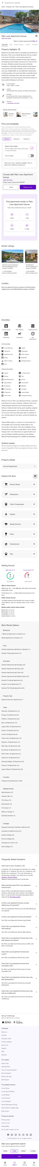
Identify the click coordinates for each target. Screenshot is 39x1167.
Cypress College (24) (8, 835)
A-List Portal (5, 1088)
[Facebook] (16, 1135)
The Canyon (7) (6, 808)
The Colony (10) (6, 800)
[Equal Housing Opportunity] (8, 1135)
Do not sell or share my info (10, 1129)
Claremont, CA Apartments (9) (11, 758)
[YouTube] (23, 1135)
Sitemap (4, 1055)
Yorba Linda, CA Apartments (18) (11, 738)
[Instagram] (27, 1135)
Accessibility (5, 1126)
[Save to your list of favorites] (35, 13)
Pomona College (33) (8, 839)
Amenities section (15, 897)
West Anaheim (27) (7, 792)
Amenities (35, 44)
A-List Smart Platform (8, 1091)
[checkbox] (12, 216)
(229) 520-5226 (6, 38)
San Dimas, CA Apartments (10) (11, 750)
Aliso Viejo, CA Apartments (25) (11, 746)
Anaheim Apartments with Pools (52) (12, 672)
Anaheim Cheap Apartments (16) (11, 653)
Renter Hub (5, 1063)
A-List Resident (6, 1101)
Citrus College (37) (7, 846)
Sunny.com (5, 1045)
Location (27, 44)
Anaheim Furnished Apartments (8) (12, 680)
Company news (6, 1038)
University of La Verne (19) (10, 843)
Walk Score (9, 570)
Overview (4, 44)
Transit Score (27, 570)
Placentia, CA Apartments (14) (11, 711)
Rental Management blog (9, 1104)
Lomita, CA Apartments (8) (10, 734)
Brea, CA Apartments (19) (9, 723)
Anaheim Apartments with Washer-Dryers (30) (15, 676)
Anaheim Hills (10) (7, 796)
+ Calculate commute (12, 103)
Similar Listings (18, 44)
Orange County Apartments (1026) (12, 781)
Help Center (5, 1111)
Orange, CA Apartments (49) (10, 715)
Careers (4, 1035)
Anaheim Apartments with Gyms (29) (13, 669)
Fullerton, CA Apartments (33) (11, 719)
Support (4, 1048)
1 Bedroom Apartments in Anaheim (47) (13, 634)
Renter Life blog (6, 1076)
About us (4, 1032)
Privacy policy (6, 1120)
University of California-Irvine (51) (12, 831)
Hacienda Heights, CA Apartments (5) (13, 761)
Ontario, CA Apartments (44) (10, 730)
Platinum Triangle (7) (8, 812)
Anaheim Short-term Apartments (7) (12, 699)
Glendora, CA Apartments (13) (11, 742)
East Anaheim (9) (7, 804)
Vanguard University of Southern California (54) (16, 827)
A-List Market (6, 1095)
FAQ (3, 1051)
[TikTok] (31, 1135)
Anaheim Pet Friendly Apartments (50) (13, 688)
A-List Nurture (6, 1098)
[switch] (31, 155)
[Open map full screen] (35, 476)
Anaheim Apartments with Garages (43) (13, 665)
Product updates (7, 1042)
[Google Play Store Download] (18, 1022)
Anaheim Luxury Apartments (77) (11, 684)
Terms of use (6, 1123)
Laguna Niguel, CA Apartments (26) (12, 769)
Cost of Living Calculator (9, 1070)
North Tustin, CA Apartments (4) (11, 754)
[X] (19, 1135)
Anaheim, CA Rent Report (9, 877)
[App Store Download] (7, 1022)
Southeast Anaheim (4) (8, 816)
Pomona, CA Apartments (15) (10, 765)
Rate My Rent (6, 1067)
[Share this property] (36, 36)
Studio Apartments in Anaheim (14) (12, 638)
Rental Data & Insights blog (10, 1108)
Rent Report (5, 1080)
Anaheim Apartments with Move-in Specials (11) (16, 649)
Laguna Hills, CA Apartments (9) (11, 726)
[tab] (6, 138)
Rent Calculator (6, 1073)
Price (10, 44)
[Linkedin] (12, 1135)
